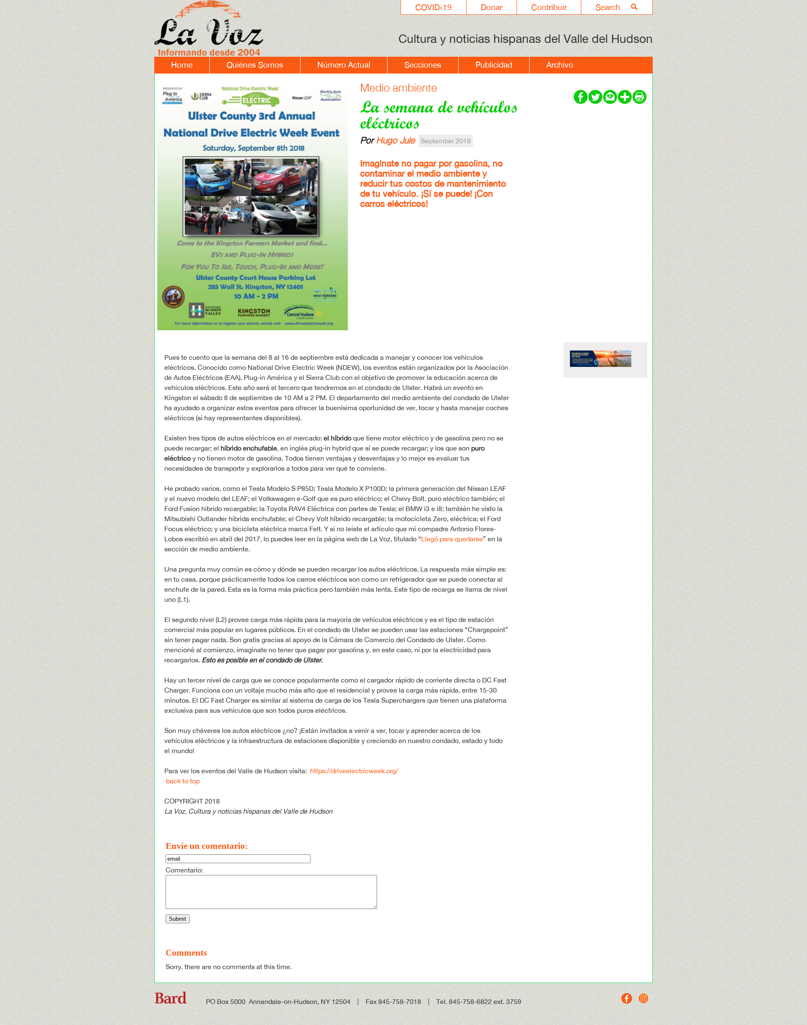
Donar (491, 7)
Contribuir (549, 7)
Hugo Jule (395, 139)
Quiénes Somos (255, 65)
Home (182, 65)
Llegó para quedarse (452, 539)
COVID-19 (433, 7)
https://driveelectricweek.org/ (354, 771)
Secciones (422, 65)
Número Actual (343, 65)
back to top (183, 781)
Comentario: (184, 870)
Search (608, 7)
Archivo (559, 65)
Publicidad (493, 65)
